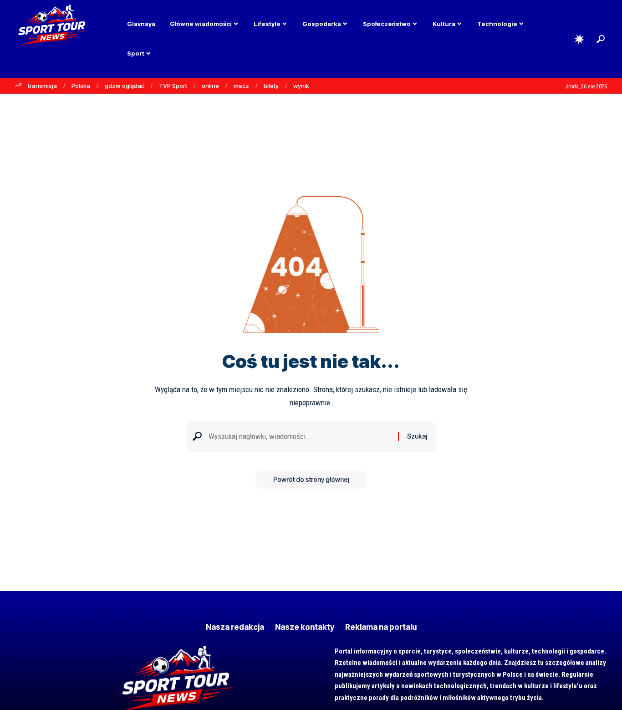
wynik (301, 85)
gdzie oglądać (124, 85)
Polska (80, 85)
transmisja (42, 85)
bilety (271, 85)
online (210, 85)
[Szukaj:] (300, 436)
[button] (601, 39)
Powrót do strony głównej (311, 479)
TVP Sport (173, 85)
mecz (241, 85)
